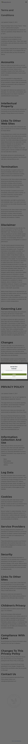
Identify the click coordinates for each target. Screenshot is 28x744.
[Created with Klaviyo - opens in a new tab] (14, 379)
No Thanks (14, 376)
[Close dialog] (26, 365)
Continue (14, 374)
